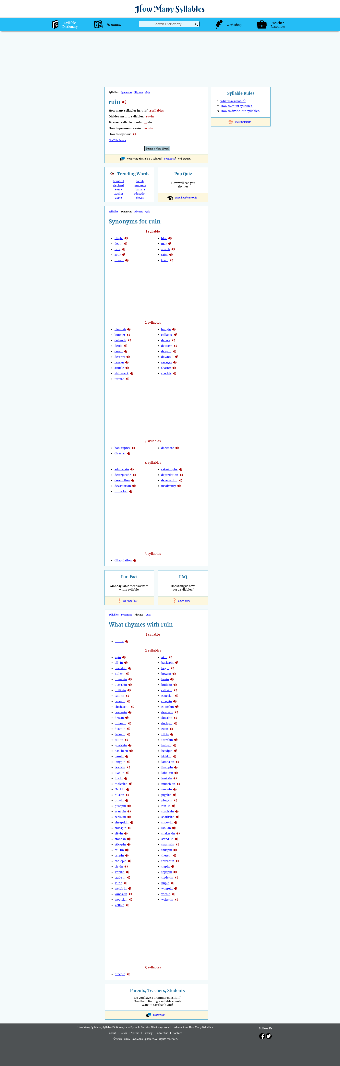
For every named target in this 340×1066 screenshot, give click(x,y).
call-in (119, 696)
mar (164, 244)
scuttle (119, 368)
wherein (167, 888)
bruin (165, 679)
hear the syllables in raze (123, 249)
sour (118, 255)
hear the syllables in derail (125, 351)
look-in (166, 778)
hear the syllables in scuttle (127, 368)
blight (119, 238)
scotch (165, 249)
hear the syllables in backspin (176, 662)
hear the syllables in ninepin (128, 974)
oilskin (119, 795)
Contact (177, 1033)
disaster (120, 453)
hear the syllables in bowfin (174, 674)
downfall (167, 357)
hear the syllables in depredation (181, 475)
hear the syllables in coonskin (176, 707)
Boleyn (119, 674)
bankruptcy (122, 448)
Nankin (120, 789)
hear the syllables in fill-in (126, 740)
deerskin (167, 712)
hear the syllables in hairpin (174, 745)
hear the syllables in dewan (126, 718)
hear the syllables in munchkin (178, 784)
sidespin (120, 828)
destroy (120, 357)
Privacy (148, 1033)
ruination (121, 491)
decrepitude (123, 475)
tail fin (119, 850)
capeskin (167, 696)
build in (166, 685)
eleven (140, 197)
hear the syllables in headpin (175, 751)
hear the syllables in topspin (175, 872)
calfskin (166, 690)
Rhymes (138, 92)
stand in (120, 839)
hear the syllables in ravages (174, 362)
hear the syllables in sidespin (129, 828)
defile (118, 346)
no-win (166, 789)
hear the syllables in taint (171, 255)
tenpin (119, 855)
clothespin (122, 707)
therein (166, 855)
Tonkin (120, 872)
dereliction (122, 480)
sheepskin (121, 822)
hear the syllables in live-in (127, 773)
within (165, 894)
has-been (121, 751)
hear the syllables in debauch (129, 340)
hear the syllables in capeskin (176, 696)
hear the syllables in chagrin (174, 701)
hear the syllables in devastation (134, 486)
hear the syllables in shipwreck (131, 373)
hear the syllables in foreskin (175, 740)
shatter (166, 368)
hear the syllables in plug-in (175, 800)
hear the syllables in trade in (128, 877)
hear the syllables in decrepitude (134, 475)
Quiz (147, 92)
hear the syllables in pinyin (126, 800)
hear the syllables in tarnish (127, 379)
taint (164, 255)
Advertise (162, 1033)
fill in (165, 734)
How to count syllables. (237, 106)
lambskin (167, 762)
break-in (121, 679)
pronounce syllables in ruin (134, 134)
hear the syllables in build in (175, 685)
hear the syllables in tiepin (172, 866)
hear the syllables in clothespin (132, 707)
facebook (262, 1036)
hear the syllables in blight (126, 238)
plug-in (166, 800)
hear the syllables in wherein (175, 888)
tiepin (165, 866)
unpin (165, 883)
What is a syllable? (233, 101)
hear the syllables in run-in (173, 806)
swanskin (167, 844)
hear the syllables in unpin (172, 883)
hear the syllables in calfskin (175, 690)
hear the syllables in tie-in (126, 866)
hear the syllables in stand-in (176, 839)
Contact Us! (159, 1015)
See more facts (129, 600)
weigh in (121, 888)
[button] (196, 24)
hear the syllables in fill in (171, 734)
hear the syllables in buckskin (130, 685)
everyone (140, 185)
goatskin (121, 745)
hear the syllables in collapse (175, 335)
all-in (119, 663)
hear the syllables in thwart (126, 260)
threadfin (167, 861)
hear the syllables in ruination (130, 491)
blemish (120, 329)
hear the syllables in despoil (174, 351)
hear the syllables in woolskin (130, 899)
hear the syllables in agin (124, 657)
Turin (118, 883)
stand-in (167, 839)
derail (119, 351)
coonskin (167, 707)
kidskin (166, 756)
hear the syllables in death (125, 243)
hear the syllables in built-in (129, 690)
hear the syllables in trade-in (176, 877)
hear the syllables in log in (125, 778)
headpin (167, 751)
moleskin (121, 784)
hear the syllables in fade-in (128, 734)
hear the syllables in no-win (174, 789)
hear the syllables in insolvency (179, 486)
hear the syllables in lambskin (177, 762)
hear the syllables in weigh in (129, 888)
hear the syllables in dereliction (132, 480)
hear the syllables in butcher (128, 335)
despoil (166, 351)
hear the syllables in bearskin (129, 668)
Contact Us (169, 158)
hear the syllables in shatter (174, 368)
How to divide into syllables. (240, 111)
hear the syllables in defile (125, 346)
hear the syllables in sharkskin (177, 817)
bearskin (121, 668)
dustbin (120, 729)
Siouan (166, 828)
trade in (120, 877)
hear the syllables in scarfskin (176, 811)
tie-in (119, 866)
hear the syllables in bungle (174, 329)
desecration (169, 480)
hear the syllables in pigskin (174, 795)
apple (118, 197)
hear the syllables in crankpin (129, 712)
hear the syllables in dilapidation (134, 560)
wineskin (121, 894)
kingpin (120, 762)
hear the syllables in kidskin (174, 756)
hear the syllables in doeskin (175, 718)
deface (165, 340)
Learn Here (183, 600)
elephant (118, 185)
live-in (119, 773)
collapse (167, 335)
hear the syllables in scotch (173, 249)
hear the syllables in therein (174, 855)
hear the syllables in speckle (174, 373)
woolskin (121, 899)
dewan (119, 718)
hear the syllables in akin (170, 657)
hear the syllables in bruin (172, 679)
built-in (120, 690)
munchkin (168, 784)
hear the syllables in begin (172, 668)
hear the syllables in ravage (126, 362)
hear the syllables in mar (169, 243)
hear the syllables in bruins (126, 641)
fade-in (120, 734)
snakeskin (168, 833)
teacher (118, 193)
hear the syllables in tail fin (126, 850)
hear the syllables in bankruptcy (133, 448)
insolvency (168, 486)
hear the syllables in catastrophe (180, 469)
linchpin (167, 767)
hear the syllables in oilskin (127, 795)
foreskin (167, 740)
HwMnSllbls (170, 9)
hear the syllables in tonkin (127, 872)
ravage (119, 362)
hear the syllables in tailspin (175, 850)
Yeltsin (119, 905)
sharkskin (168, 817)
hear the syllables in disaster (128, 453)
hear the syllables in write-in (176, 899)
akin (164, 657)
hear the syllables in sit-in (126, 833)
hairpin (166, 745)
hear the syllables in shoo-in (175, 822)
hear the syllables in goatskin (129, 745)
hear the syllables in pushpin (129, 806)
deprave (166, 346)
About (112, 1033)
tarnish (119, 379)
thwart (119, 260)
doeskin (166, 718)
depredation (169, 475)
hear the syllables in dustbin (128, 729)
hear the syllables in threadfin (177, 861)
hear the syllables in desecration (180, 480)
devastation (123, 486)
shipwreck (121, 373)
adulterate (122, 469)
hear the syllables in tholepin (129, 861)
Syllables (113, 211)
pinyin (119, 800)
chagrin (166, 701)
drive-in (120, 723)
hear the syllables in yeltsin (127, 905)
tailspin (166, 850)
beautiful (118, 181)
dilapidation (123, 560)
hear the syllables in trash (171, 260)
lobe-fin (167, 773)
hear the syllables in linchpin (175, 767)
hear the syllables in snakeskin (178, 833)
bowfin (166, 674)
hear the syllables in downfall (176, 357)
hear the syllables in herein (126, 756)
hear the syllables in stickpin (128, 844)
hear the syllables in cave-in (128, 701)
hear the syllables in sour (123, 255)
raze (117, 249)
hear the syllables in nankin (127, 789)
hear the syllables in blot (170, 238)
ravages (166, 362)
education (140, 193)
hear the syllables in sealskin (129, 817)
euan (164, 729)
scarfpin (120, 811)
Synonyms (126, 92)
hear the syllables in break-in (130, 679)
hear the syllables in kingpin (128, 762)
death (118, 244)
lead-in (120, 767)
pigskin (166, 795)
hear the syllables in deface (173, 340)
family (140, 181)
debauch (120, 340)
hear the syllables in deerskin (176, 712)
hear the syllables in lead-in (128, 767)
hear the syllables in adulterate (132, 469)
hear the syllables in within (173, 894)
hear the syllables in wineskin (130, 894)
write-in (167, 899)
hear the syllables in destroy (128, 357)
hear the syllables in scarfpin (129, 811)
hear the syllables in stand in (128, 839)
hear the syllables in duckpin (175, 723)
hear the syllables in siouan (174, 828)
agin (118, 657)
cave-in (120, 701)
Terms (135, 1033)
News (123, 1033)
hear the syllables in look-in (175, 778)
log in (119, 778)
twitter (269, 1036)
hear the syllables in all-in (126, 662)
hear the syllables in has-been (131, 751)
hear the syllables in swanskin (177, 844)
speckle (166, 373)
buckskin (121, 685)
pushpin (120, 806)
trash (164, 260)
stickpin (120, 844)
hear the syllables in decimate (177, 448)
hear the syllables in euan (171, 729)
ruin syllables (124, 102)
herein (119, 756)
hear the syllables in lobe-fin (176, 773)
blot (164, 238)
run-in (166, 806)
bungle (166, 329)
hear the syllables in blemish (128, 329)
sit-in (119, 833)
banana (140, 189)
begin (165, 668)
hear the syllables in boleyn (127, 674)
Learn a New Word (157, 148)
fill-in (119, 740)
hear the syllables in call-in (127, 696)
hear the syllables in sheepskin (131, 822)
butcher (120, 335)
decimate (167, 448)
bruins (119, 641)
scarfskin (167, 811)
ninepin (120, 974)
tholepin (121, 861)
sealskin (120, 817)
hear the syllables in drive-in (129, 723)
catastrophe (169, 469)
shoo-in (167, 822)
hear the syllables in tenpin (126, 855)
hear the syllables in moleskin (130, 784)
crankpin (121, 712)
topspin (166, 872)
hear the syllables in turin (125, 883)
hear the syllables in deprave (175, 346)
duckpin (166, 723)
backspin (167, 663)
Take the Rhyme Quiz (186, 197)
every (118, 189)
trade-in (167, 877)
